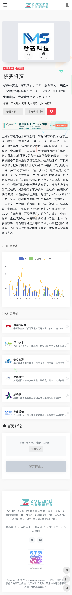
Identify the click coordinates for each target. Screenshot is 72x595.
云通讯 (20, 68)
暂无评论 (14, 426)
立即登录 (36, 448)
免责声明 (25, 527)
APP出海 (8, 68)
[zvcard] (36, 5)
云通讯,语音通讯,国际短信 (36, 103)
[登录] (67, 5)
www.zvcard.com (35, 580)
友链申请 (11, 527)
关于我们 (54, 527)
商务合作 (40, 527)
